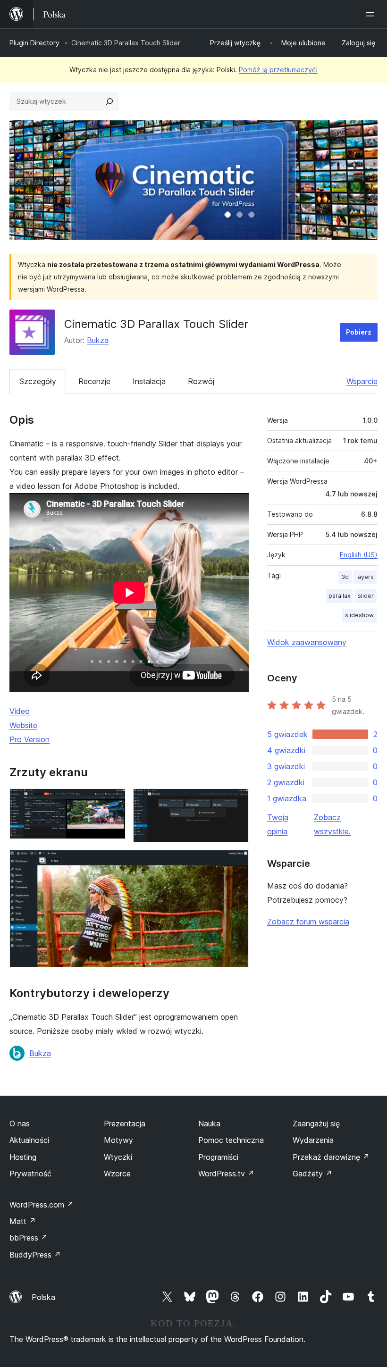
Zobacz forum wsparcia (308, 921)
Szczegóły (37, 381)
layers (365, 576)
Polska (43, 1297)
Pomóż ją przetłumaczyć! (278, 70)
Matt (22, 1221)
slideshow (359, 615)
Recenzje (94, 381)
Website (23, 725)
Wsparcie (362, 381)
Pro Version (29, 739)
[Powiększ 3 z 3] (236, 862)
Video (19, 711)
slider (366, 595)
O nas (19, 1123)
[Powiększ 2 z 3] (236, 801)
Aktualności (29, 1140)
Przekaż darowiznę (331, 1157)
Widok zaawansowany (306, 642)
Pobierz (358, 332)
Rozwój (201, 381)
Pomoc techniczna (231, 1140)
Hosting (22, 1157)
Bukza (98, 340)
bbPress (28, 1237)
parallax (339, 595)
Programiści (218, 1157)
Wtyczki (118, 1157)
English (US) (359, 555)
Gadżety (312, 1173)
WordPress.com (41, 1204)
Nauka (209, 1123)
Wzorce (117, 1173)
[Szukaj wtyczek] (109, 101)
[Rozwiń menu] (372, 14)
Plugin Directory (34, 43)
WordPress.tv (226, 1173)
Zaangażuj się (316, 1123)
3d (345, 576)
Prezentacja (124, 1123)
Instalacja (149, 381)
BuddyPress (35, 1254)
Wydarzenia (313, 1140)
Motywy (118, 1140)
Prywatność (30, 1173)
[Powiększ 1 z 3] (113, 801)
